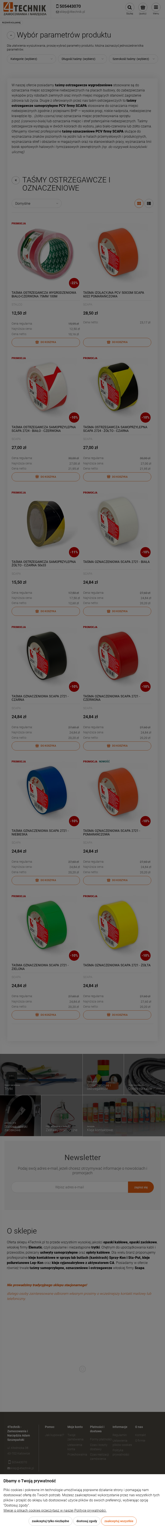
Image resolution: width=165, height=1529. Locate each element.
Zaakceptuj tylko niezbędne (50, 1521)
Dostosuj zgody (86, 1521)
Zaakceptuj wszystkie (118, 1521)
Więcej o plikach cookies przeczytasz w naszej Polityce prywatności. (55, 1510)
